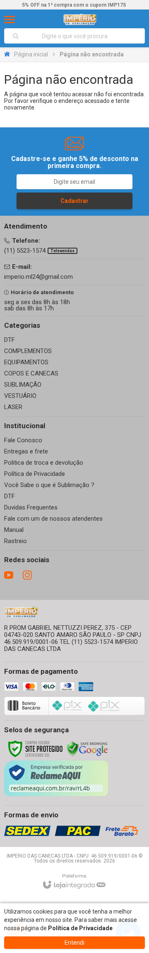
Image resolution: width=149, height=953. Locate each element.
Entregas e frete (26, 451)
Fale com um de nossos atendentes (53, 518)
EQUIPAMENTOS (26, 362)
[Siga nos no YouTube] (8, 575)
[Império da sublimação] (80, 19)
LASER (13, 407)
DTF (9, 340)
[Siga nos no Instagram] (27, 575)
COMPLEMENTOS (28, 351)
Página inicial (31, 54)
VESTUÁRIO (20, 396)
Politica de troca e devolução (43, 462)
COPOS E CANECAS (31, 373)
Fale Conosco (23, 440)
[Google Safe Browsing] (87, 748)
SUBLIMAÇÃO (22, 384)
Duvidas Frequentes (31, 507)
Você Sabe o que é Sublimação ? (49, 485)
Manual (14, 530)
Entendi (74, 942)
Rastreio (15, 541)
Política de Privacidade (34, 474)
